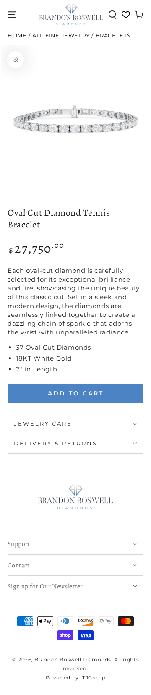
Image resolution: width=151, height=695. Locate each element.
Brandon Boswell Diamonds (72, 659)
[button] (112, 15)
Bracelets (113, 35)
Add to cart (76, 393)
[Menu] (12, 15)
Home (17, 35)
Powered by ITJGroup (75, 677)
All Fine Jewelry (61, 35)
